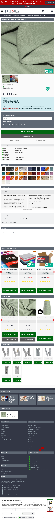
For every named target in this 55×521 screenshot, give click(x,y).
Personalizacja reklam (33, 509)
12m (13, 125)
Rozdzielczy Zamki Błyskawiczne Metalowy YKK (17, 358)
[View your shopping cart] (52, 11)
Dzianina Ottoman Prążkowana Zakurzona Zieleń (10, 317)
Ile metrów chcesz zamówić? (9, 115)
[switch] (50, 510)
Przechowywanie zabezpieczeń (27, 517)
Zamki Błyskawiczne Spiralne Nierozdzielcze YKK (17, 376)
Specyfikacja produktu (10, 215)
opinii (42, 469)
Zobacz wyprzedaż (50, 2)
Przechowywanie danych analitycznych (12, 513)
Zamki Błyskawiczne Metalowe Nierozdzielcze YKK (6, 376)
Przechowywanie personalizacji (10, 517)
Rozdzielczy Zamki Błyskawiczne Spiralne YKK (27, 358)
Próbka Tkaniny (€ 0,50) (28, 136)
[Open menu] (2, 11)
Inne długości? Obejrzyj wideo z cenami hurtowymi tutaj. (33, 106)
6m (9, 125)
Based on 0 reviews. (15, 84)
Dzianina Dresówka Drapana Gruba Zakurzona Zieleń (12, 412)
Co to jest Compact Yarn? (11, 222)
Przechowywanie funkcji (29, 513)
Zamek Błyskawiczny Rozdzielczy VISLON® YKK (48, 358)
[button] (14, 140)
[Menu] (53, 501)
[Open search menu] (48, 11)
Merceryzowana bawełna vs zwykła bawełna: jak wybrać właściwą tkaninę (49, 398)
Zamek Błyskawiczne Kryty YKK (38, 358)
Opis (6, 191)
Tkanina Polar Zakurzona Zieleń (45, 317)
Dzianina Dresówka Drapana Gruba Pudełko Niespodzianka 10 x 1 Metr (10, 269)
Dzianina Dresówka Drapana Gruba (19, 15)
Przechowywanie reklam (9, 509)
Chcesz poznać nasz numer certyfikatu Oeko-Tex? (16, 218)
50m (25, 125)
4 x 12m (21, 125)
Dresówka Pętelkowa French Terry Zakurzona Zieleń (27, 317)
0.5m (4, 125)
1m (7, 125)
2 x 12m (16, 125)
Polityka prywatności (40, 517)
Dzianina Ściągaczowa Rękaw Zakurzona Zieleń (27, 269)
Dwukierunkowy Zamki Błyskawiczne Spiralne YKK (6, 358)
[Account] (43, 11)
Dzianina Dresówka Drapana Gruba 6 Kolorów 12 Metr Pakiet (45, 269)
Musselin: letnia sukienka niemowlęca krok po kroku (12, 398)
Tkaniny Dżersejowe (7, 15)
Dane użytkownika (21, 509)
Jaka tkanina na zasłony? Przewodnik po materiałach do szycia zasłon (30, 398)
